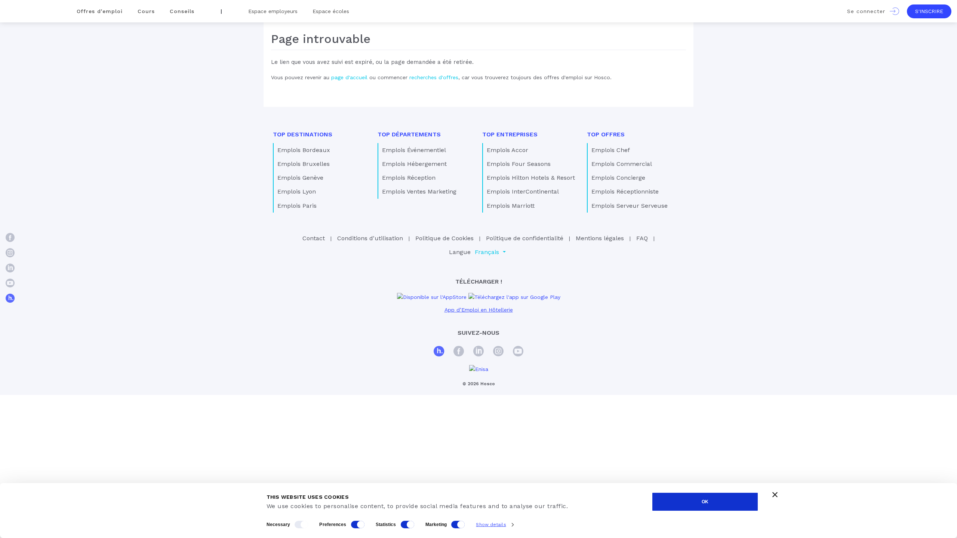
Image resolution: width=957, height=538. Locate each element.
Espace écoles (331, 11)
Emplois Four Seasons (519, 163)
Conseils (182, 11)
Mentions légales (600, 238)
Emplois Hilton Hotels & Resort (531, 177)
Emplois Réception (409, 177)
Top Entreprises (510, 134)
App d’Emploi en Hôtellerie (478, 310)
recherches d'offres (433, 77)
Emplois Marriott (511, 205)
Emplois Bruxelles (303, 163)
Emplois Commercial (621, 163)
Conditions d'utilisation (370, 238)
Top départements (409, 134)
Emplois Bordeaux (303, 150)
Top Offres (606, 134)
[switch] (357, 524)
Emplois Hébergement (414, 163)
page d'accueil (349, 77)
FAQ (642, 238)
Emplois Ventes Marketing (419, 191)
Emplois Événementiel (414, 150)
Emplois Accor (507, 150)
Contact (313, 238)
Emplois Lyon (296, 191)
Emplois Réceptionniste (625, 191)
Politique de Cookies (444, 238)
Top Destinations (302, 134)
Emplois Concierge (618, 177)
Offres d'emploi (100, 11)
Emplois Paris (297, 205)
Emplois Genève (300, 177)
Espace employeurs (273, 11)
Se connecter (868, 11)
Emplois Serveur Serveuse (629, 205)
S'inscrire (929, 11)
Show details (491, 524)
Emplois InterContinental (523, 191)
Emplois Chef (610, 150)
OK (705, 501)
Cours (146, 11)
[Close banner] (775, 494)
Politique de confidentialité (524, 238)
